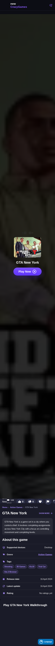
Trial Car (42, 567)
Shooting (8, 567)
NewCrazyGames (15, 5)
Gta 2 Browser (10, 572)
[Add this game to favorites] (40, 502)
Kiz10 (31, 567)
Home (4, 507)
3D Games (20, 567)
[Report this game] (48, 502)
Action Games (16, 507)
